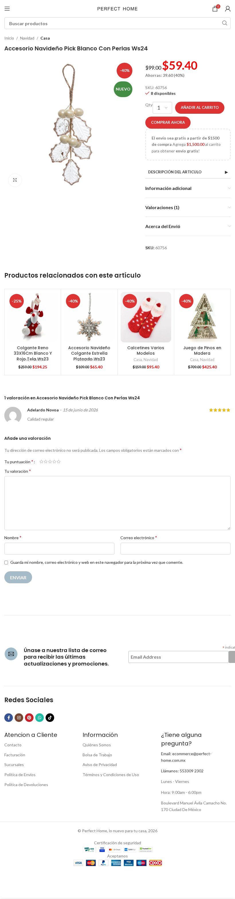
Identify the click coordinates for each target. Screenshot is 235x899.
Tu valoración (17, 471)
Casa (45, 38)
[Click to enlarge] (15, 180)
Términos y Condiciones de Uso (111, 774)
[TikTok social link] (50, 717)
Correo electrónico (138, 537)
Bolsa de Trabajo (97, 754)
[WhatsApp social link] (39, 717)
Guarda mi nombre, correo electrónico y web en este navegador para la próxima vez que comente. (96, 562)
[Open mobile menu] (7, 8)
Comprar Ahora (168, 122)
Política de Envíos (20, 774)
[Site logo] (117, 8)
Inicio (9, 38)
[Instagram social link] (19, 717)
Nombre (12, 537)
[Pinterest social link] (29, 717)
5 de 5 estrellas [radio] (58, 462)
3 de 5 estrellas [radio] (50, 462)
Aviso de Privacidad (100, 764)
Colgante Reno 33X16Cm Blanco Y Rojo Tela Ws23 (33, 353)
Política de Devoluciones (26, 784)
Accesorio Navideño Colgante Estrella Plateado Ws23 (89, 353)
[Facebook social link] (8, 717)
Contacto (12, 744)
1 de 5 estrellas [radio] (41, 462)
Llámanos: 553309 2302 (182, 770)
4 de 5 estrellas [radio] (54, 462)
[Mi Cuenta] (228, 8)
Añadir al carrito (200, 107)
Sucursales (14, 764)
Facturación (14, 754)
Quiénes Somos (97, 744)
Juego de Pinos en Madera (202, 350)
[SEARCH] (225, 23)
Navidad (27, 38)
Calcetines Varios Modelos (145, 350)
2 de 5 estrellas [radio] (46, 462)
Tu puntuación (18, 461)
